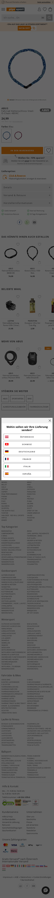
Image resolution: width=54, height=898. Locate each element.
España (27, 474)
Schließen (50, 420)
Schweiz (27, 444)
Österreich (27, 437)
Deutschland (27, 451)
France (27, 459)
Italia (27, 466)
